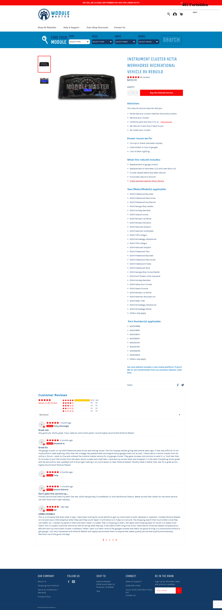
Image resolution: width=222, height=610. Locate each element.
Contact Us (119, 27)
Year (95, 36)
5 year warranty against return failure (147, 181)
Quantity (131, 87)
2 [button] (106, 540)
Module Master (49, 607)
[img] (53, 423)
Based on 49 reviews (47, 403)
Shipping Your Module (48, 585)
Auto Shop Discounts (97, 27)
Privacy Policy (44, 596)
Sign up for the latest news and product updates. (167, 582)
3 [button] (109, 540)
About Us (42, 581)
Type (71, 36)
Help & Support (71, 27)
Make (118, 36)
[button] (133, 77)
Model (142, 36)
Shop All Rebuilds (47, 27)
